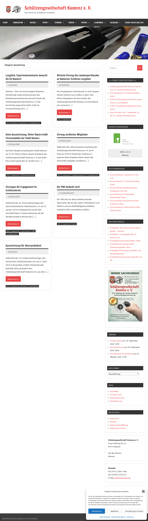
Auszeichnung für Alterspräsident (23, 245)
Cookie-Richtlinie (104, 517)
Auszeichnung (23, 123)
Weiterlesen (13, 116)
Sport (45, 22)
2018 (8, 231)
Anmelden (114, 391)
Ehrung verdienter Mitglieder (72, 134)
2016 (8, 286)
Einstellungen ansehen (134, 511)
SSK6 (33, 231)
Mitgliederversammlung (78, 175)
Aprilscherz (14, 123)
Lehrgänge (98, 22)
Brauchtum (18, 22)
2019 (59, 175)
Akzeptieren (97, 511)
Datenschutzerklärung (118, 517)
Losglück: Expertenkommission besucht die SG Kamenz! (26, 77)
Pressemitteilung (25, 231)
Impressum (130, 517)
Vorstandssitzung (117, 347)
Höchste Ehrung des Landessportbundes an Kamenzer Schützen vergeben (78, 77)
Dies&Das (114, 22)
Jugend (33, 22)
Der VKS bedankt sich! (68, 187)
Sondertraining (116, 340)
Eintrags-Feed (115, 394)
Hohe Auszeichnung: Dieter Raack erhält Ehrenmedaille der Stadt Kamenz (27, 136)
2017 (59, 224)
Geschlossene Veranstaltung (121, 353)
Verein (71, 22)
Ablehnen (114, 511)
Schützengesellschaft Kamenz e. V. (58, 8)
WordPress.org (116, 401)
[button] (143, 491)
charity (74, 224)
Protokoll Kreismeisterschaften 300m (125, 240)
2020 (8, 175)
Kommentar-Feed (117, 398)
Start (5, 22)
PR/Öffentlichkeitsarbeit (27, 175)
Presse (84, 22)
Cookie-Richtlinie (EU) (134, 22)
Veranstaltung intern (34, 123)
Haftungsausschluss (118, 428)
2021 (59, 119)
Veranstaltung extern (12, 234)
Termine (58, 22)
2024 (8, 123)
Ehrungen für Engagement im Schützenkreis (21, 188)
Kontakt (113, 421)
